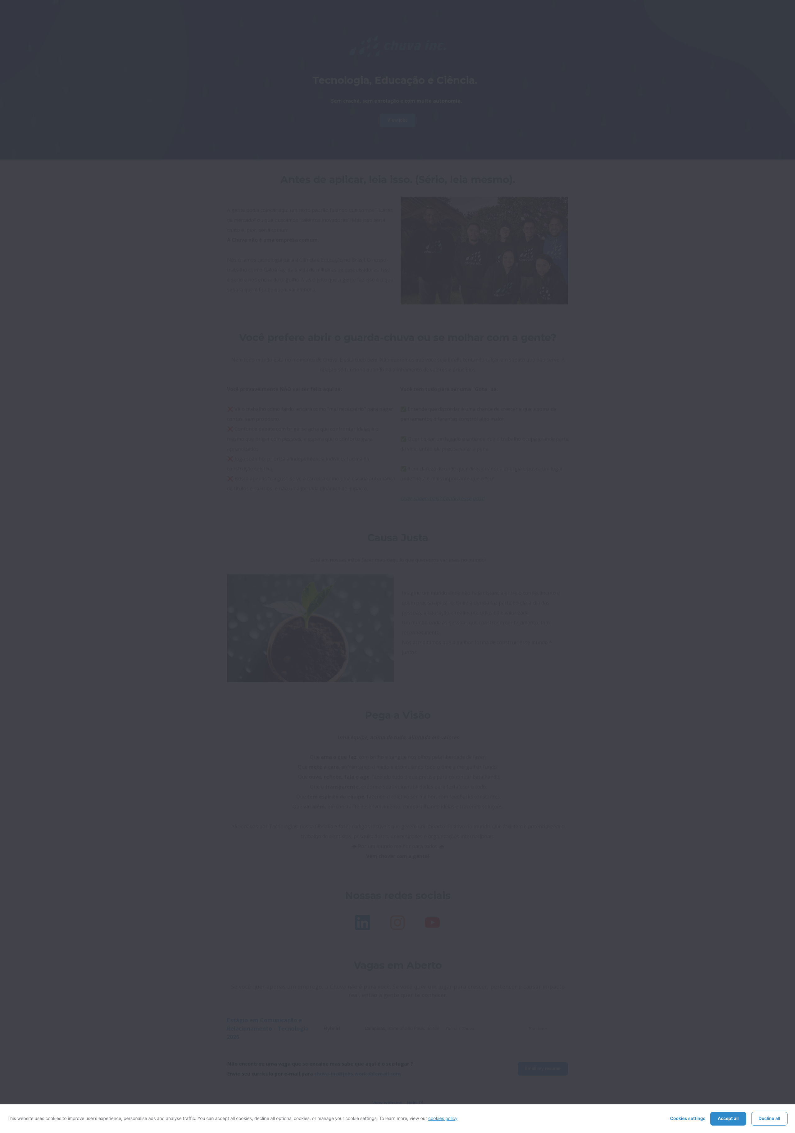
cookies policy (442, 1118)
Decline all (769, 1118)
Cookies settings (688, 1118)
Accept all (728, 1118)
